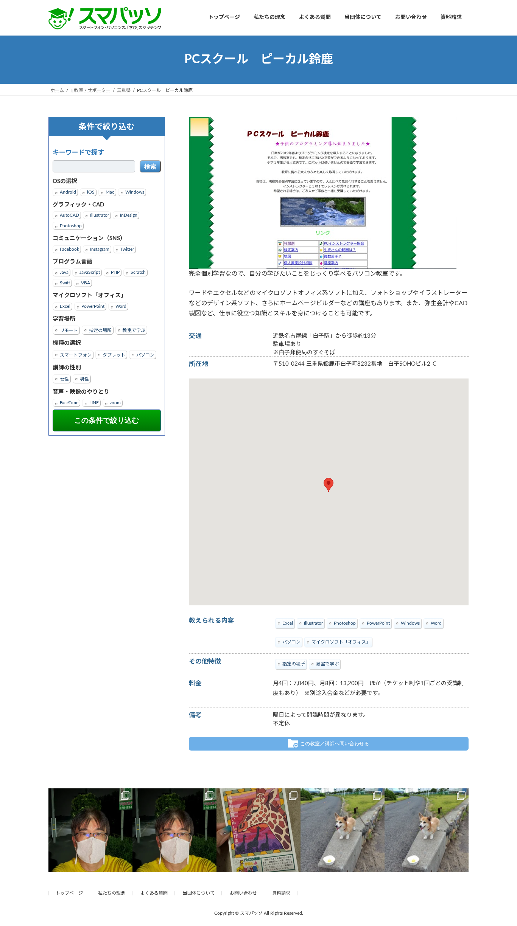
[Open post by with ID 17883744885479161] (90, 830)
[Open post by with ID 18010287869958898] (427, 830)
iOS (91, 191)
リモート (69, 330)
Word (120, 306)
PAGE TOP (498, 891)
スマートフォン (76, 354)
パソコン (145, 354)
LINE (94, 402)
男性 (84, 379)
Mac (110, 191)
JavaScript (89, 272)
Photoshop (71, 225)
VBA (85, 283)
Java (64, 272)
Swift (65, 283)
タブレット (114, 354)
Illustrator (99, 215)
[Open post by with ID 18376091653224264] (343, 830)
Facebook (69, 249)
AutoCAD (69, 215)
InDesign (128, 215)
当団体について (199, 893)
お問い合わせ (243, 893)
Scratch (138, 272)
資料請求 (281, 893)
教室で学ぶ (134, 330)
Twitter (127, 249)
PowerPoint (92, 306)
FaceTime (69, 402)
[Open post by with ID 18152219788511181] (258, 830)
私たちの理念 (111, 893)
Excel (65, 306)
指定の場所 (100, 330)
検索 (150, 166)
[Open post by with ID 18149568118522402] (174, 830)
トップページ (69, 893)
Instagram (99, 249)
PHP (115, 272)
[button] (328, 485)
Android (68, 191)
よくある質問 (154, 893)
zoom (115, 402)
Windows (134, 191)
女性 (64, 379)
